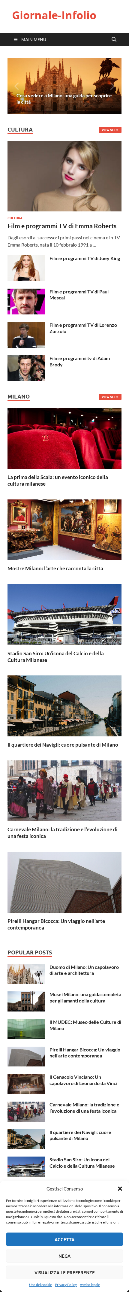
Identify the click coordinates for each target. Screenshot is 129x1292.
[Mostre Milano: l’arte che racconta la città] (65, 529)
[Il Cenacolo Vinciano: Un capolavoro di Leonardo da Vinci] (26, 1077)
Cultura (15, 218)
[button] (120, 1189)
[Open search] (114, 40)
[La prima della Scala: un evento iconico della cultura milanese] (65, 438)
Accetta (64, 1239)
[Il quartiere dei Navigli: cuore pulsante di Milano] (65, 705)
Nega (64, 1256)
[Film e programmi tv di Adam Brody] (26, 359)
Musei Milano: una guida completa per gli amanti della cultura (85, 997)
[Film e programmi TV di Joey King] (26, 259)
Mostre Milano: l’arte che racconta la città (55, 568)
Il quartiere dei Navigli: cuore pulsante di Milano (63, 745)
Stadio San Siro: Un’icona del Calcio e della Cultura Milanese (82, 1163)
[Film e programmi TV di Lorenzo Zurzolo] (26, 325)
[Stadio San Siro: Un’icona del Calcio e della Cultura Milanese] (65, 614)
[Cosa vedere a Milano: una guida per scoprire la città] (65, 86)
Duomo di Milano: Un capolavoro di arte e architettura (84, 970)
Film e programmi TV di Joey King (85, 258)
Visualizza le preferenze (64, 1272)
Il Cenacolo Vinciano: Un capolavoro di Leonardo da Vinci (83, 1080)
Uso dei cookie (40, 1284)
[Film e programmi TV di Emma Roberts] (65, 144)
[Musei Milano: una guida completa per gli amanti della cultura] (26, 995)
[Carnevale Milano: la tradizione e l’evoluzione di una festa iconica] (65, 790)
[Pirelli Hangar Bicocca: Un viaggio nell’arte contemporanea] (65, 881)
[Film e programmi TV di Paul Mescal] (26, 292)
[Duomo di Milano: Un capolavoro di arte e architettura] (26, 967)
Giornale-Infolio (54, 15)
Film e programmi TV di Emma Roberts (62, 225)
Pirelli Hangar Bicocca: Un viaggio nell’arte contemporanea (85, 1053)
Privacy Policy (66, 1284)
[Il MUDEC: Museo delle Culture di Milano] (26, 1022)
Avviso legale (90, 1284)
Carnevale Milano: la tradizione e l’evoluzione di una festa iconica (84, 1108)
